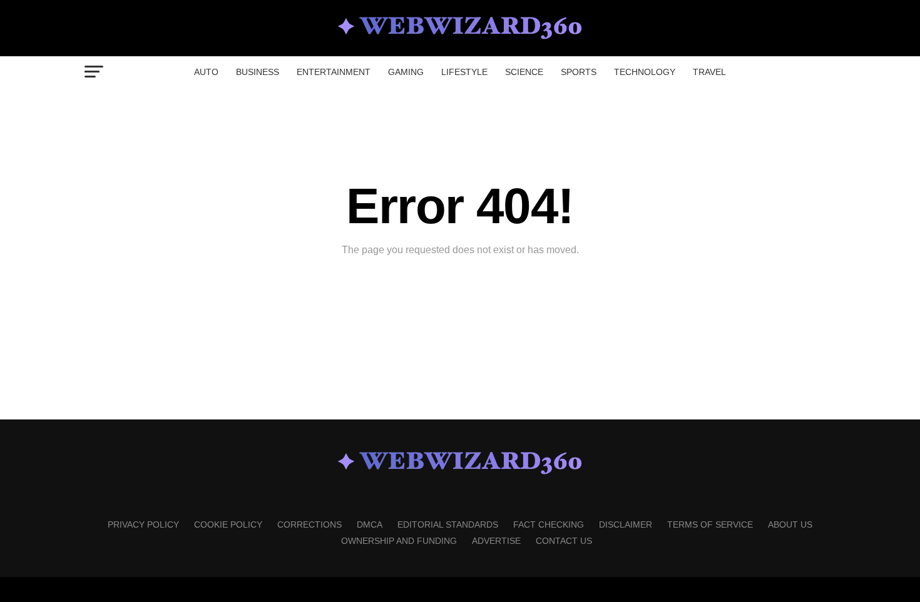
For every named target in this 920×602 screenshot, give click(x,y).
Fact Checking (548, 524)
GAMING (406, 72)
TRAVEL (709, 72)
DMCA (369, 524)
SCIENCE (524, 72)
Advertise (496, 541)
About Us (790, 524)
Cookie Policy (228, 524)
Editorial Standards (447, 524)
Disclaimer (625, 524)
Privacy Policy (143, 524)
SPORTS (578, 72)
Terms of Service (710, 524)
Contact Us (564, 541)
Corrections (309, 524)
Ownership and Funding (399, 541)
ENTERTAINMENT (334, 72)
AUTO (206, 72)
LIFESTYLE (464, 72)
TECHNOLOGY (644, 72)
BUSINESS (257, 72)
